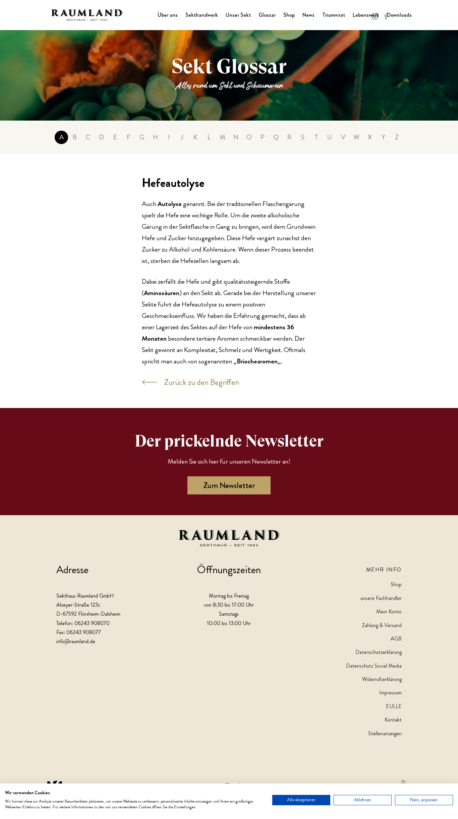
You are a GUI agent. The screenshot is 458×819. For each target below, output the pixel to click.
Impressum (390, 692)
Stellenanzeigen (385, 733)
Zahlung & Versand (382, 625)
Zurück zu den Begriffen (201, 382)
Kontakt (393, 720)
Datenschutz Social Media (374, 666)
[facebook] (386, 15)
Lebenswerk (366, 15)
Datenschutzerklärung (378, 652)
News (308, 15)
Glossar (267, 15)
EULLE (394, 706)
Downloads (399, 15)
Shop (289, 15)
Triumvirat (333, 15)
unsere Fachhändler (381, 598)
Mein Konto (389, 611)
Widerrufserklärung (382, 679)
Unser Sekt (238, 15)
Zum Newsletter (229, 485)
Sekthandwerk (201, 15)
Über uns (168, 15)
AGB (396, 638)
